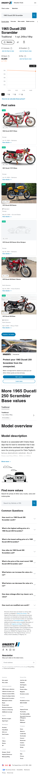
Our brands (23, 735)
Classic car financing (7, 709)
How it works (5, 734)
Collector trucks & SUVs (8, 693)
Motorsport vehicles (7, 700)
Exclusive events (24, 693)
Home (21, 729)
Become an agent (6, 718)
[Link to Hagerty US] (3, 765)
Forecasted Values (19, 620)
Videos (4, 741)
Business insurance (7, 707)
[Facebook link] (3, 650)
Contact (22, 742)
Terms (21, 758)
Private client (5, 705)
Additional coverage (7, 711)
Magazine (22, 691)
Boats (3, 702)
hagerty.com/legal (17, 624)
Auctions (4, 727)
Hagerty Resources (7, 754)
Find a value (5, 8)
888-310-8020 (23, 702)
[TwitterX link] (6, 650)
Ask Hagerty (23, 684)
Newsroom (23, 740)
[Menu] (35, 3)
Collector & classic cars (8, 691)
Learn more (19, 381)
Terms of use (10, 772)
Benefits (22, 687)
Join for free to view (8, 51)
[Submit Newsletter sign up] (33, 662)
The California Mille (25, 714)
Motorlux (22, 720)
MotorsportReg (6, 756)
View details (6, 142)
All (2, 745)
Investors (22, 745)
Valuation (22, 682)
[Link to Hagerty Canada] (6, 765)
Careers (22, 738)
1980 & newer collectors (8, 689)
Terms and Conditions (9, 668)
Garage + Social (6, 752)
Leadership (23, 733)
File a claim (5, 682)
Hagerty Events (24, 709)
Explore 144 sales (8, 334)
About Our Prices (22, 613)
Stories (4, 743)
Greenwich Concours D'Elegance (25, 717)
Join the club (23, 680)
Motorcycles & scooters (8, 698)
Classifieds (5, 729)
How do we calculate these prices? (13, 99)
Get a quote (19, 377)
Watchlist (15, 8)
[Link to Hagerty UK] (10, 765)
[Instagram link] (10, 650)
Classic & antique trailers (8, 696)
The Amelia (23, 711)
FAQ (21, 753)
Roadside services (25, 700)
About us (22, 731)
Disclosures (27, 769)
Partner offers (23, 689)
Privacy (22, 756)
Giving (21, 747)
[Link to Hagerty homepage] (11, 644)
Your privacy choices (10, 769)
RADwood (22, 722)
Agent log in (5, 720)
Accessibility (20, 769)
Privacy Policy (31, 666)
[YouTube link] (14, 650)
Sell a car (4, 732)
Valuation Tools (18, 2)
